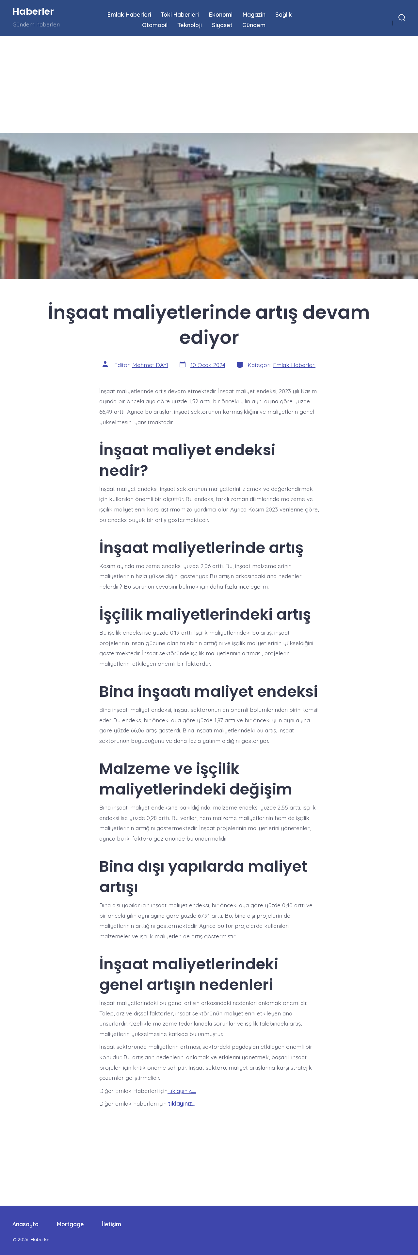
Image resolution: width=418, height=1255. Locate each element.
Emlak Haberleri (129, 14)
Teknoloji (190, 24)
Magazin (254, 14)
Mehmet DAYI (150, 364)
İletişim (111, 1224)
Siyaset (222, 24)
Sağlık (283, 14)
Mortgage (70, 1224)
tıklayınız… (181, 1103)
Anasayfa (25, 1224)
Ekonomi (221, 14)
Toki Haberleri (180, 14)
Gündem (253, 24)
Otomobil (155, 24)
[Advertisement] (196, 84)
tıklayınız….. (182, 1090)
